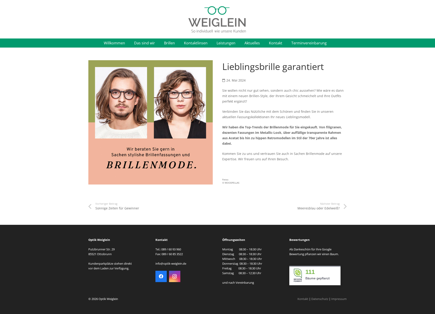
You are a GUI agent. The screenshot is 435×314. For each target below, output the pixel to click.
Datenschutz (319, 299)
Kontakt (302, 299)
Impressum (339, 299)
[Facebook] (161, 276)
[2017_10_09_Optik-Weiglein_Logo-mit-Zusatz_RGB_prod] (217, 19)
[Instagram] (174, 276)
